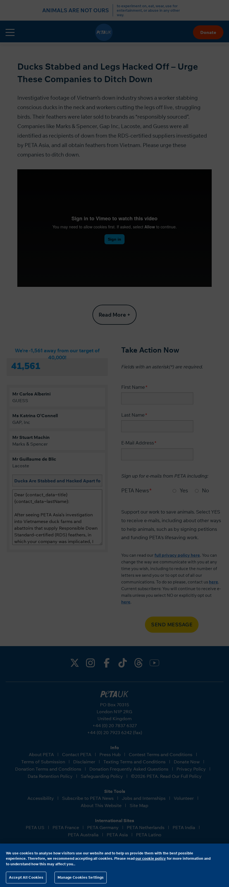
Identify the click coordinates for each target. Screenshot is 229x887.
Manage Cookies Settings (81, 877)
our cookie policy (150, 858)
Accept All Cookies (26, 877)
